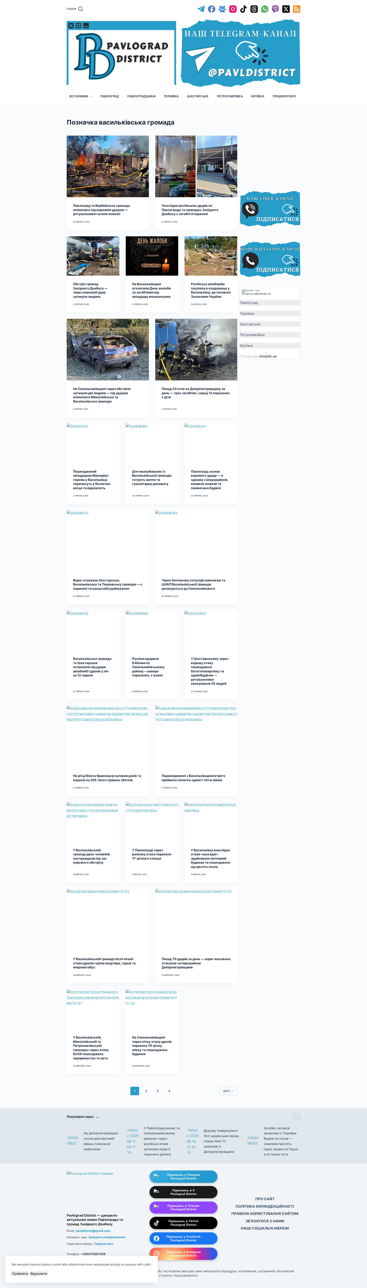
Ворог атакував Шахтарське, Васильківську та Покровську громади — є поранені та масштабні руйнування (107, 584)
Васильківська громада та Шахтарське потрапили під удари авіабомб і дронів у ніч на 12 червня (92, 667)
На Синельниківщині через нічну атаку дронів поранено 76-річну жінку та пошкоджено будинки (152, 1045)
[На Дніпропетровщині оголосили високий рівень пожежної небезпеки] (73, 1141)
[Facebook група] (222, 9)
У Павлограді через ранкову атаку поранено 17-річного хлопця (151, 854)
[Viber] (275, 9)
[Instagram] (233, 9)
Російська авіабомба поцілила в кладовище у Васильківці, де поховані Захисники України (211, 290)
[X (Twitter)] (286, 9)
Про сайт (265, 1199)
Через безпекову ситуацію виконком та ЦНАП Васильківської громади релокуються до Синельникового (193, 584)
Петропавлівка (230, 96)
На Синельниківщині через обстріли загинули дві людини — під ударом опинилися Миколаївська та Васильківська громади (102, 395)
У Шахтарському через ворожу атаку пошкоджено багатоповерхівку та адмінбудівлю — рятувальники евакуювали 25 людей (210, 671)
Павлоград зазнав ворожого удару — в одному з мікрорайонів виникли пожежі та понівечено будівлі (209, 479)
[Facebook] (211, 9)
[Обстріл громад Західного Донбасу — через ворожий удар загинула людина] (93, 256)
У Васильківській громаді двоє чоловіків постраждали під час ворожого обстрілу (91, 856)
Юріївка (257, 96)
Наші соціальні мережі (265, 1228)
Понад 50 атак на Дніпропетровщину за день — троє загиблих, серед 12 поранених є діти (196, 393)
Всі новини (78, 96)
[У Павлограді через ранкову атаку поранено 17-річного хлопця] (152, 822)
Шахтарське (198, 96)
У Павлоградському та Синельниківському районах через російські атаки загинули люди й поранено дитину (162, 1141)
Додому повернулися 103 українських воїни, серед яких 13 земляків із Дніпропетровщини (221, 1141)
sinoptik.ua (268, 356)
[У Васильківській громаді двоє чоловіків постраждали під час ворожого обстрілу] (93, 822)
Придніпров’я (284, 96)
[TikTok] (243, 9)
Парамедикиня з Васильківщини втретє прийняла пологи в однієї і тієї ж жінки (194, 778)
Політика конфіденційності (265, 1206)
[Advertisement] (271, 149)
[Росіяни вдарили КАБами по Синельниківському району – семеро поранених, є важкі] (152, 630)
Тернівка (171, 96)
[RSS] (296, 9)
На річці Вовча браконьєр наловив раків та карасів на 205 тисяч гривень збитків (107, 778)
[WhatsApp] (264, 9)
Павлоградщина (141, 96)
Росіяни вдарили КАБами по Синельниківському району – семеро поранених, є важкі (148, 667)
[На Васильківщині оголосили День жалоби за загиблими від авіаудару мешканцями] (152, 256)
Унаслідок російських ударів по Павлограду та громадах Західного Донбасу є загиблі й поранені (190, 210)
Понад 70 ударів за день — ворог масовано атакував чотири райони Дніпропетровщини (196, 963)
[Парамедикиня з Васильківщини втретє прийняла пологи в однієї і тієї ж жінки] (196, 736)
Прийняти (20, 1273)
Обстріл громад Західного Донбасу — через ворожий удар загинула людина (90, 290)
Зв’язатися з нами (265, 1221)
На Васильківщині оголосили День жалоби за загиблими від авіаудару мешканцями (151, 290)
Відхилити (38, 1273)
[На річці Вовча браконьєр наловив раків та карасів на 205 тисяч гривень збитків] (108, 736)
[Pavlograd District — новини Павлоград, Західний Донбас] (101, 1191)
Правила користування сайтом (264, 1213)
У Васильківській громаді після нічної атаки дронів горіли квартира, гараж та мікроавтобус (104, 963)
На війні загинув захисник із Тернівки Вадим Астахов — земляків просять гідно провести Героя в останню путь (281, 1141)
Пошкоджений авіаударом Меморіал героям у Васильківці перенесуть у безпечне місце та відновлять (91, 479)
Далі (226, 1090)
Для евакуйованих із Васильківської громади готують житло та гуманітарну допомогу (151, 477)
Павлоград (109, 96)
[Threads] (254, 9)
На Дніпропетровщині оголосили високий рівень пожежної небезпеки (101, 1141)
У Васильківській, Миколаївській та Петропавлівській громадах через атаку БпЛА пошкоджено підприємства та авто (91, 1047)
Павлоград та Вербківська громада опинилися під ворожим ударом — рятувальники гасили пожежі (101, 210)
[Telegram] (201, 9)
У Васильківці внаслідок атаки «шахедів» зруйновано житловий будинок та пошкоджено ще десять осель (210, 858)
